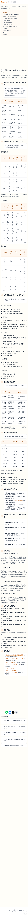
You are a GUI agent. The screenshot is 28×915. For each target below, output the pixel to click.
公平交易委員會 (19, 500)
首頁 (2, 6)
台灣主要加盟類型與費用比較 (9, 16)
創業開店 (7, 6)
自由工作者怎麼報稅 (11, 670)
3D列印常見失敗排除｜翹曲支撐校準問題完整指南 (14, 739)
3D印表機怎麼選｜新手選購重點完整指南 (12, 745)
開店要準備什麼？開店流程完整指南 (14, 655)
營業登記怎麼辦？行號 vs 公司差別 (14, 658)
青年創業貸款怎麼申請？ (12, 664)
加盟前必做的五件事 (7, 24)
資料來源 (5, 32)
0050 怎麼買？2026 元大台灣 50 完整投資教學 (13, 721)
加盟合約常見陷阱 (7, 20)
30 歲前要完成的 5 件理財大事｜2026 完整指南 (13, 733)
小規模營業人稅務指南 (11, 672)
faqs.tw (4, 2)
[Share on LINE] (6, 712)
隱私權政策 (14, 912)
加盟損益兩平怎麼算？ (8, 22)
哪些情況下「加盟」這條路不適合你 (11, 26)
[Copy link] (16, 712)
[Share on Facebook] (10, 712)
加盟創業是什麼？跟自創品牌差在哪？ (12, 14)
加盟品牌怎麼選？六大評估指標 (10, 18)
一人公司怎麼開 (10, 668)
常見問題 (5, 28)
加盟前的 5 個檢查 (7, 30)
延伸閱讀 (5, 34)
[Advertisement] (14, 53)
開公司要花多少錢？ (11, 662)
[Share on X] (13, 712)
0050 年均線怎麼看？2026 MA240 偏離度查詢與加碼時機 (13, 727)
